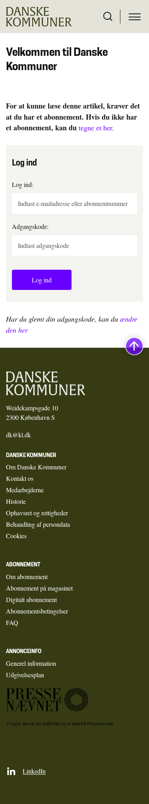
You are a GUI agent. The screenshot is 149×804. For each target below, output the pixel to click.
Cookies (16, 536)
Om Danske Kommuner (36, 467)
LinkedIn (34, 771)
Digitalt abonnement (31, 599)
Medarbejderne (25, 490)
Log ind (42, 280)
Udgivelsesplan (25, 675)
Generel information (31, 663)
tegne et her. (96, 127)
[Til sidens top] (134, 346)
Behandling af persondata (38, 524)
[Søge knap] (107, 16)
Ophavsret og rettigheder (37, 513)
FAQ (12, 622)
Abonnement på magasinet (39, 588)
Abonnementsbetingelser (37, 611)
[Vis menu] (134, 16)
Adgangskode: (30, 226)
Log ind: (22, 184)
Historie (16, 501)
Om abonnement (27, 576)
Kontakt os (19, 478)
